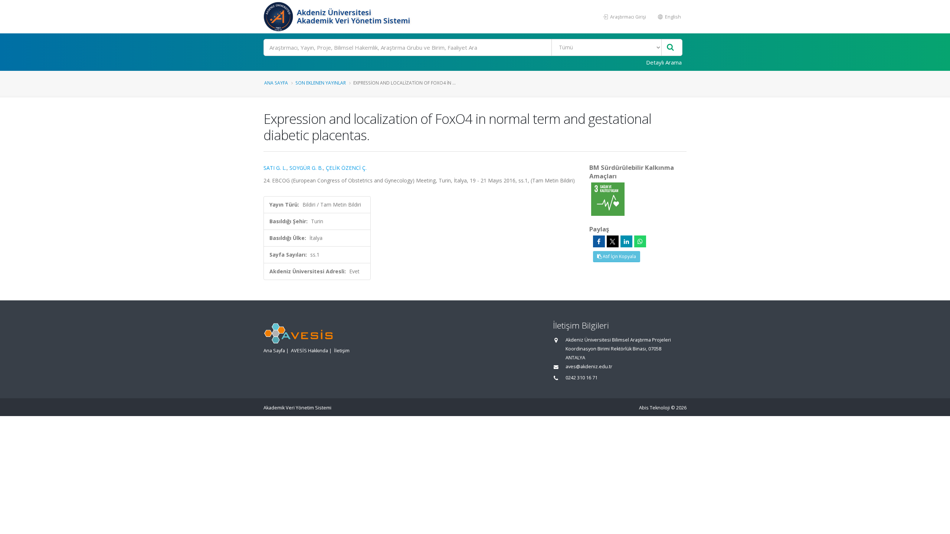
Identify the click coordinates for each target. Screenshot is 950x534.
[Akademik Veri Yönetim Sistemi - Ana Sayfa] (279, 16)
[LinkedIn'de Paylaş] (626, 241)
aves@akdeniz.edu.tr (589, 366)
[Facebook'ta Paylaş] (599, 241)
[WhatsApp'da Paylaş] (640, 241)
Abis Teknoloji (654, 408)
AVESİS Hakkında (309, 350)
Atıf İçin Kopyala (619, 256)
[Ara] (670, 47)
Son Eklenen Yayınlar (320, 83)
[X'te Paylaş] (613, 241)
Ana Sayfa (276, 83)
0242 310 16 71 (581, 378)
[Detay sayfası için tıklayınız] (607, 198)
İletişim (342, 350)
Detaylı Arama (664, 62)
